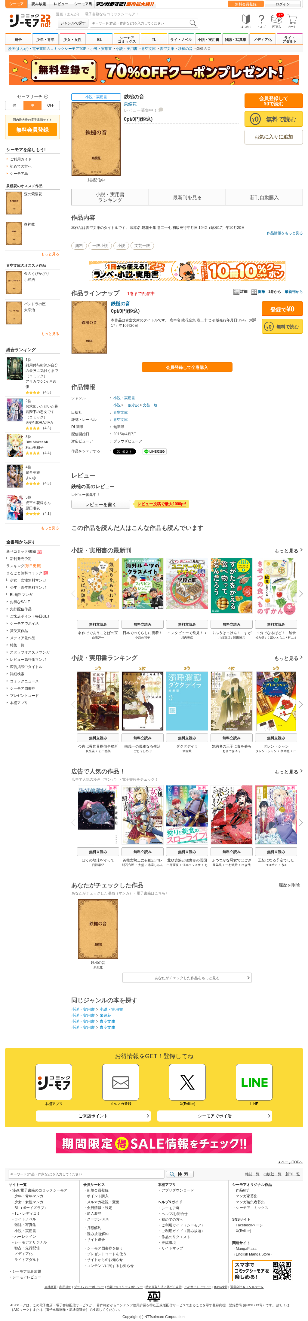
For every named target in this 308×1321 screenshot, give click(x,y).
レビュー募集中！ (141, 110)
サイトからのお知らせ (105, 1260)
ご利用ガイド (21, 159)
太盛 (141, 865)
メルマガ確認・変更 (103, 1202)
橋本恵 (285, 751)
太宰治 (29, 310)
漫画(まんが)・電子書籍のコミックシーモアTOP (47, 49)
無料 (79, 245)
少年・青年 (45, 40)
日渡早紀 (98, 865)
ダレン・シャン (276, 746)
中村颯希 (232, 865)
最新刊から (294, 292)
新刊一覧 (292, 1174)
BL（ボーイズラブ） (31, 1208)
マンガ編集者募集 (250, 1202)
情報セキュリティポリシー (125, 1287)
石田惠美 (105, 751)
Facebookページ (249, 1225)
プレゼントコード (24, 696)
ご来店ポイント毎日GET (30, 616)
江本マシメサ (192, 865)
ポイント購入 (98, 1196)
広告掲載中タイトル (26, 667)
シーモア (16, 4)
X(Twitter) (243, 1231)
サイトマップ (172, 1248)
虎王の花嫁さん (38, 503)
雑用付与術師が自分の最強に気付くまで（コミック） (42, 370)
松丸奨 (259, 637)
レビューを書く (101, 504)
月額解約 (94, 1228)
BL (99, 40)
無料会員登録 (246, 4)
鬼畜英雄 (33, 472)
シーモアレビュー (26, 1277)
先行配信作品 (21, 609)
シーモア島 (83, 4)
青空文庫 (148, 49)
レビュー (61, 4)
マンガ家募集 (246, 1196)
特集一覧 (17, 645)
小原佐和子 (142, 637)
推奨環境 (169, 1243)
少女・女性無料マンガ (28, 580)
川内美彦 (187, 637)
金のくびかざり (36, 274)
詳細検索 (17, 674)
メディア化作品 (22, 638)
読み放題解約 (98, 1234)
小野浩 (29, 280)
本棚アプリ (19, 703)
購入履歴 (94, 1213)
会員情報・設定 (99, 1208)
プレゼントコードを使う (107, 1254)
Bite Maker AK (37, 442)
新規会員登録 (98, 1190)
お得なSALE (20, 602)
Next (298, 594)
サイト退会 (96, 1239)
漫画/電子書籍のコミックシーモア (39, 1190)
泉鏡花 (130, 104)
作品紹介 (243, 1190)
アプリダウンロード (178, 1190)
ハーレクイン (25, 1236)
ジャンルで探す (73, 23)
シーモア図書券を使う (105, 1248)
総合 (18, 40)
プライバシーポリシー (89, 1287)
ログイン (283, 4)
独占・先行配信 (27, 1248)
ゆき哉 (246, 865)
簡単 (261, 292)
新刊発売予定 (21, 559)
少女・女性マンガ (28, 1202)
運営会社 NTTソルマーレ (247, 1287)
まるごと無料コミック (24, 573)
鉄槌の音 (185, 49)
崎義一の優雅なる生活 (143, 746)
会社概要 (51, 1287)
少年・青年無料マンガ (28, 587)
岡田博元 (239, 637)
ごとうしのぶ (143, 751)
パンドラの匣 (35, 304)
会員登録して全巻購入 (187, 367)
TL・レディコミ (27, 1213)
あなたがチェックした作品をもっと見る (187, 978)
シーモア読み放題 (26, 1271)
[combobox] (144, 23)
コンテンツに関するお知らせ (110, 1266)
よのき (31, 478)
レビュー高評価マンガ (28, 659)
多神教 (29, 224)
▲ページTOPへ (290, 1162)
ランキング (23, 566)
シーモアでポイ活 (24, 623)
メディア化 (263, 40)
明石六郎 (128, 865)
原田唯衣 (33, 508)
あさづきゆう (232, 751)
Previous (75, 593)
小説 (121, 245)
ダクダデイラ (187, 746)
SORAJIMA (44, 423)
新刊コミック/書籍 (21, 551)
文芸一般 (142, 245)
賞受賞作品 (19, 631)
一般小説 (100, 245)
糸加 (284, 865)
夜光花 (90, 751)
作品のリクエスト (176, 1237)
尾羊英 (217, 865)
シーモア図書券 (22, 688)
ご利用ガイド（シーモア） (183, 1225)
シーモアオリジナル (30, 1242)
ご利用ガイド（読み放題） (183, 1231)
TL (154, 40)
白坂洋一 (98, 637)
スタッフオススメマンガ (30, 652)
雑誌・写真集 (235, 40)
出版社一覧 (272, 1174)
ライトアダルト (289, 40)
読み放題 (39, 4)
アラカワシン (36, 381)
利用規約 (65, 1287)
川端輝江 (224, 637)
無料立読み (98, 624)
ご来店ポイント (93, 1115)
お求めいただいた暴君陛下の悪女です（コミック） (42, 411)
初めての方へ (21, 166)
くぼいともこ (276, 637)
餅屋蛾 (187, 751)
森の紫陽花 (33, 194)
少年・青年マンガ (28, 1196)
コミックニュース (24, 681)
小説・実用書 (208, 40)
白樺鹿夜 (173, 865)
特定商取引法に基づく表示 (164, 1287)
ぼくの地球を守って (98, 860)
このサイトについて (197, 1287)
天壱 (29, 423)
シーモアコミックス (127, 40)
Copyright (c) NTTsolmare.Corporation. (154, 1317)
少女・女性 (72, 40)
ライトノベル (181, 40)
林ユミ (292, 637)
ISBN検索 (220, 1287)
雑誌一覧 (252, 1174)
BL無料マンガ (21, 595)
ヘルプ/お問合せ (175, 1214)
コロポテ (271, 865)
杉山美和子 (35, 447)
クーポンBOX (98, 1219)
